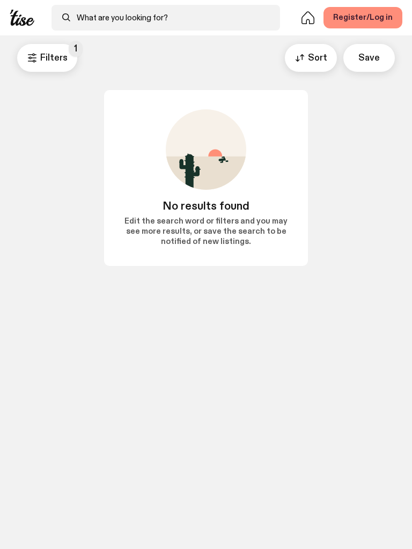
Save (369, 58)
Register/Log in (363, 17)
